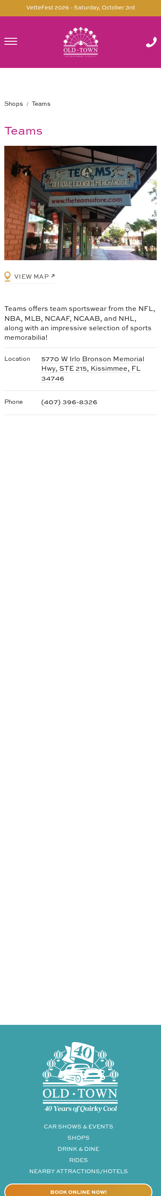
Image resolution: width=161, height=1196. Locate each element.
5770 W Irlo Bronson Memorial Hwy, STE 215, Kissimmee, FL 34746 (92, 369)
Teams (41, 104)
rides (78, 1160)
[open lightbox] (80, 203)
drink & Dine (78, 1149)
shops (78, 1138)
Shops (13, 104)
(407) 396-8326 (69, 402)
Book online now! (78, 1192)
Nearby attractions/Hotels (78, 1171)
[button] (19, 42)
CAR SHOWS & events (78, 1127)
